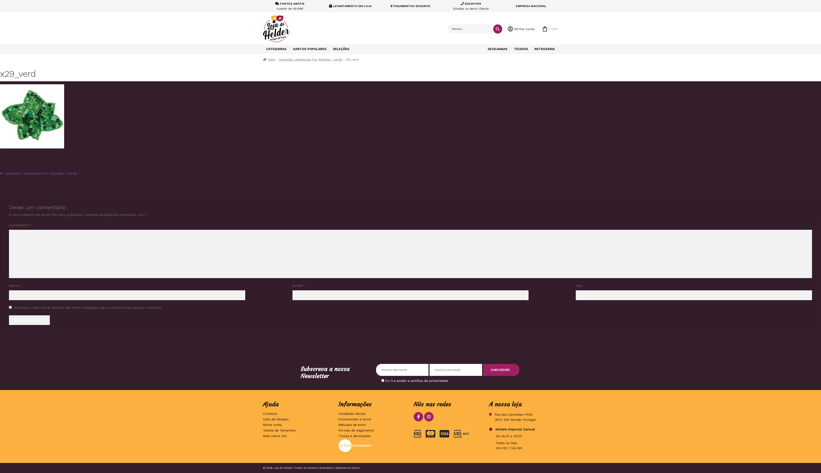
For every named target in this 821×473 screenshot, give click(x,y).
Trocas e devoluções (354, 436)
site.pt (355, 467)
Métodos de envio (352, 425)
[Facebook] (418, 416)
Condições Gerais (351, 414)
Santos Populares (309, 49)
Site (579, 286)
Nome (15, 286)
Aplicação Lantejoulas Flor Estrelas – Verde (310, 59)
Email (298, 286)
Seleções (341, 49)
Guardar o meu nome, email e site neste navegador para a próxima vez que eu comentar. (88, 307)
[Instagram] (429, 416)
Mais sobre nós (275, 436)
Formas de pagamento (356, 430)
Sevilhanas (498, 49)
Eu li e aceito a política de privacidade (416, 381)
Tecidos (521, 49)
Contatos (270, 414)
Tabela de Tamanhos (279, 430)
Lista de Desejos (276, 419)
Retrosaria (545, 49)
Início (272, 59)
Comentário (20, 225)
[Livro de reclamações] (373, 445)
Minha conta (524, 29)
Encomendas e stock (354, 419)
